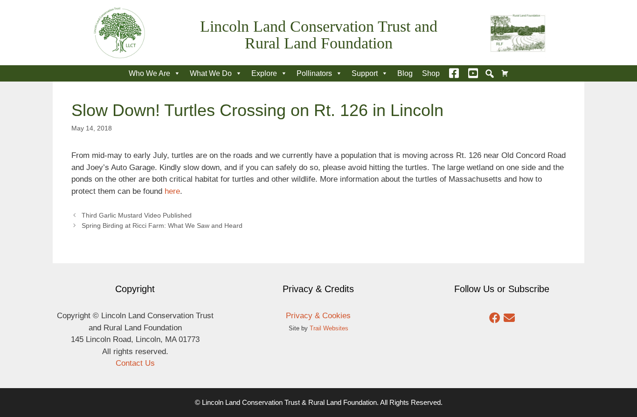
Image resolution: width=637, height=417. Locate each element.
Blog (405, 73)
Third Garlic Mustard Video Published (137, 215)
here (172, 191)
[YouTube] (473, 73)
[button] (490, 74)
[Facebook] (454, 73)
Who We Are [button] (149, 73)
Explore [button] (264, 73)
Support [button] (365, 73)
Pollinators (314, 73)
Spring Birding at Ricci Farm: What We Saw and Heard (162, 225)
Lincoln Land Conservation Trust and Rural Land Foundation (318, 35)
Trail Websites (329, 328)
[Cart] (505, 73)
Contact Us (135, 363)
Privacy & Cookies (318, 315)
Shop (431, 73)
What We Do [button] (211, 73)
